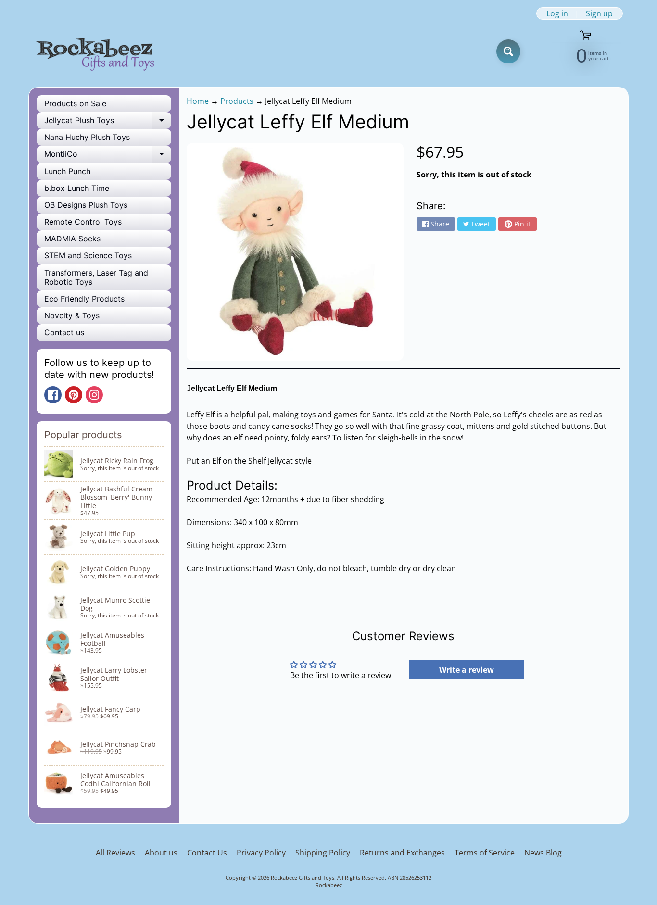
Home (198, 101)
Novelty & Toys (72, 315)
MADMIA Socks (72, 238)
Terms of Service (485, 852)
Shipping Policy (322, 852)
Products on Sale (75, 103)
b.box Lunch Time (76, 188)
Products (236, 101)
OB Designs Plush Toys (85, 205)
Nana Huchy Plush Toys (87, 137)
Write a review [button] (466, 670)
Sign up (599, 13)
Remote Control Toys (83, 221)
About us (161, 852)
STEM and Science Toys (88, 255)
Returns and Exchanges (402, 852)
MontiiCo (107, 156)
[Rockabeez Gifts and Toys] (96, 51)
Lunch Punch (67, 171)
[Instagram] (94, 394)
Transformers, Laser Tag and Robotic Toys (96, 277)
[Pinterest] (73, 394)
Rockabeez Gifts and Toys (302, 877)
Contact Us (207, 852)
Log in (557, 13)
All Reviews (115, 852)
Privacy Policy (261, 852)
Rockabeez (329, 885)
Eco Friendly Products (84, 298)
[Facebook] (53, 394)
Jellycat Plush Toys (107, 122)
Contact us (64, 332)
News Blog (543, 852)
